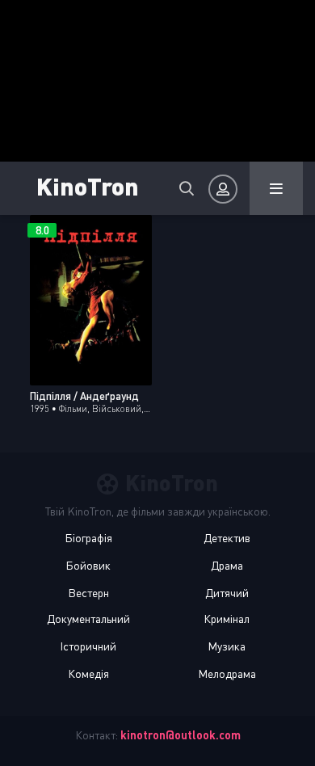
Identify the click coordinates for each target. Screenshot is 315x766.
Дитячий (227, 593)
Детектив (227, 538)
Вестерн (88, 593)
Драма (227, 565)
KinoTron (87, 185)
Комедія (88, 673)
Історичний (88, 646)
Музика (227, 646)
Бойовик (88, 565)
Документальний (88, 618)
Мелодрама (227, 673)
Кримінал (227, 618)
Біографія (88, 538)
